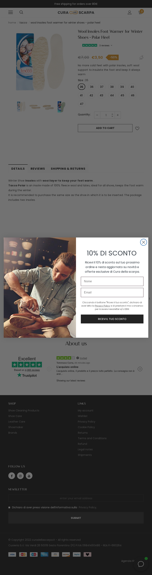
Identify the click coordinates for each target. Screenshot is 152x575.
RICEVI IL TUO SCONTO (112, 319)
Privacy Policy (102, 305)
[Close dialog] (143, 242)
